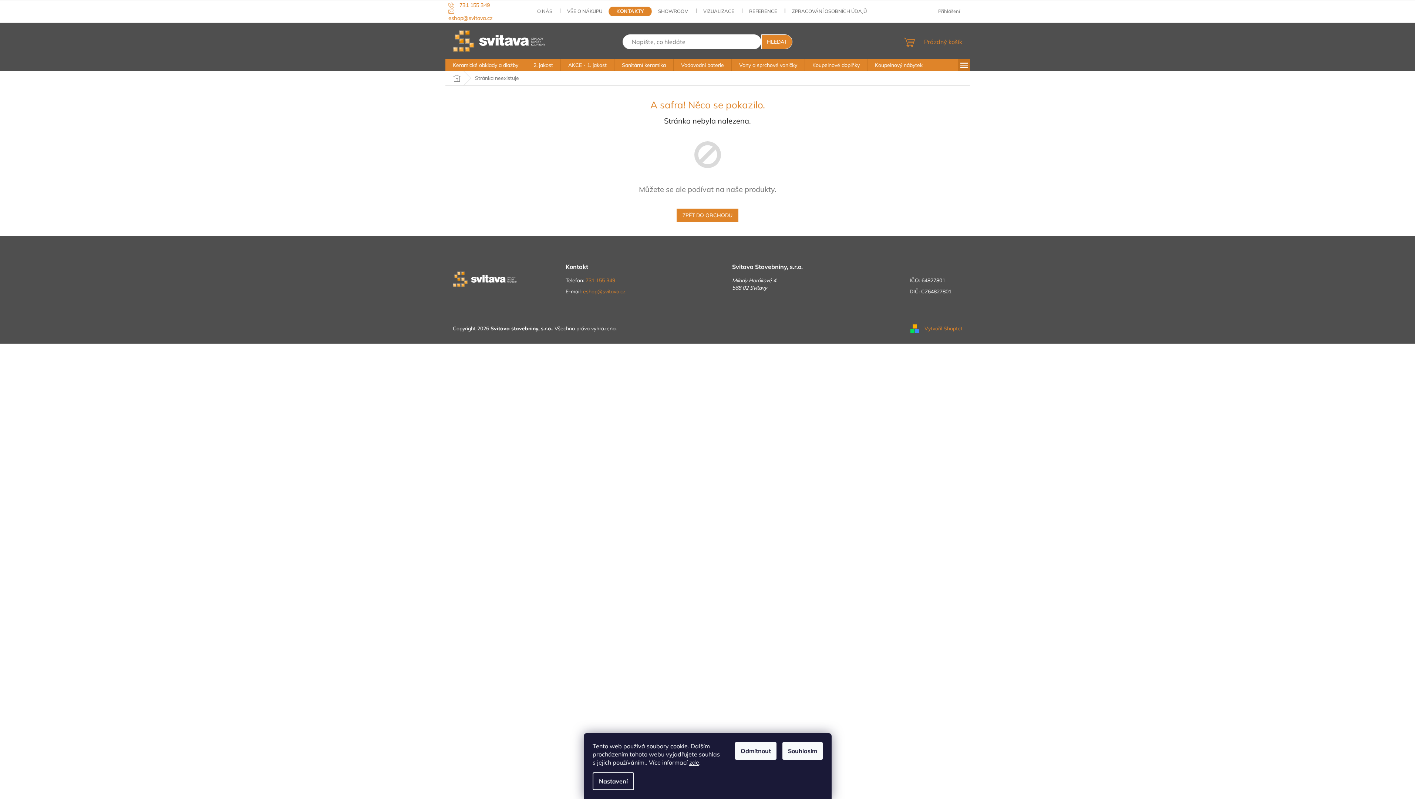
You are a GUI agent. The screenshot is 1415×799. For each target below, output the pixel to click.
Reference (763, 11)
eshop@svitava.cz (604, 291)
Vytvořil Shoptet (943, 328)
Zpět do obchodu (707, 215)
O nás (544, 11)
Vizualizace (718, 11)
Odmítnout (756, 751)
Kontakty (630, 11)
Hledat (777, 41)
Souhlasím (802, 751)
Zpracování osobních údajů (829, 11)
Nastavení (613, 781)
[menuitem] (485, 65)
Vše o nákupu (584, 11)
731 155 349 (600, 280)
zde (694, 762)
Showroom (673, 11)
